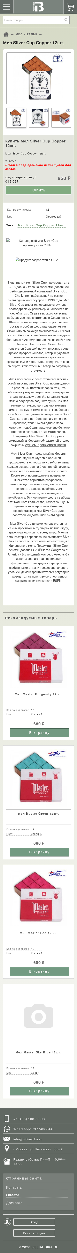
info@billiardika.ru (28, 1139)
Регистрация (34, 1233)
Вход (34, 1222)
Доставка (14, 1203)
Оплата (12, 1195)
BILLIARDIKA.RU (45, 1247)
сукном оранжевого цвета (45, 444)
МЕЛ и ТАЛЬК (26, 34)
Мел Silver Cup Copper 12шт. (41, 225)
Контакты (14, 1187)
